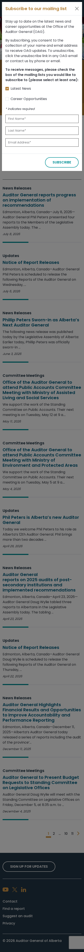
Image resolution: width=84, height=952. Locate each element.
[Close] (76, 8)
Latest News (21, 88)
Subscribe (62, 162)
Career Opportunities (29, 98)
